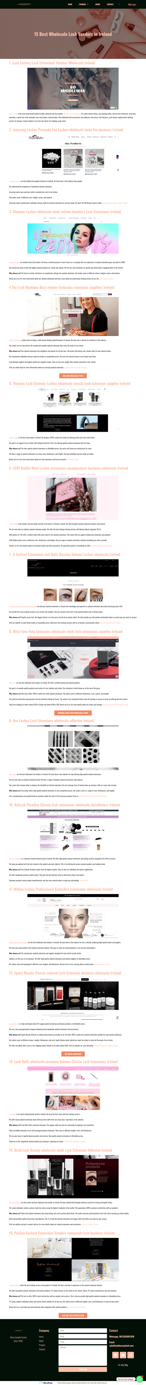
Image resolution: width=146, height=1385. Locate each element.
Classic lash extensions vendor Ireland (115, 704)
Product (82, 4)
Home (70, 4)
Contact (110, 4)
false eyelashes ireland (102, 964)
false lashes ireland (106, 278)
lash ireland (83, 880)
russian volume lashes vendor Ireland (115, 203)
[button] (119, 4)
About (97, 4)
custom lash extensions (72, 1141)
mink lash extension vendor (103, 1045)
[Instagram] (130, 1355)
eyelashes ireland (73, 459)
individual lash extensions (71, 113)
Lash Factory (13, 113)
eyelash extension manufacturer (101, 545)
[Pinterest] (115, 1355)
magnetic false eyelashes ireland (75, 367)
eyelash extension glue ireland (110, 622)
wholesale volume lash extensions (90, 796)
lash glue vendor (87, 1224)
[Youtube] (123, 1355)
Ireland (104, 796)
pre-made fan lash (74, 1307)
